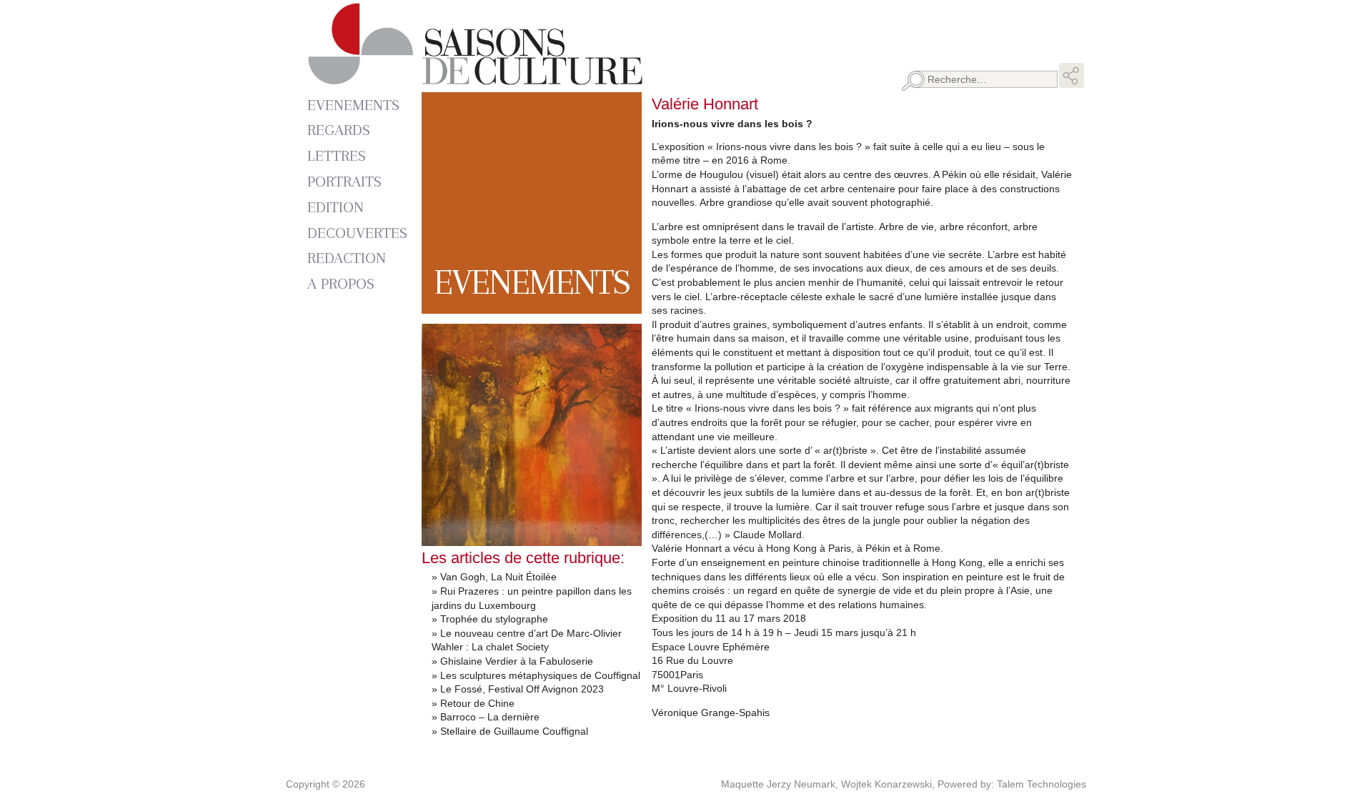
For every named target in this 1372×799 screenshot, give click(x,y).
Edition (335, 207)
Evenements (353, 105)
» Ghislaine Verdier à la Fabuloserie (512, 661)
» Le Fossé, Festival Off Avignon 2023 (518, 689)
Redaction (346, 258)
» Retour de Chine (473, 703)
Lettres (336, 155)
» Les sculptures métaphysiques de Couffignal (536, 675)
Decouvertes (357, 233)
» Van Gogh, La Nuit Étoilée (494, 576)
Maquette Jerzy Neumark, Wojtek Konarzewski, (829, 784)
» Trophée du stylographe (490, 619)
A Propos (340, 283)
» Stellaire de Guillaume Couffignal (510, 731)
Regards (338, 130)
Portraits (344, 181)
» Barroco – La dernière (486, 717)
